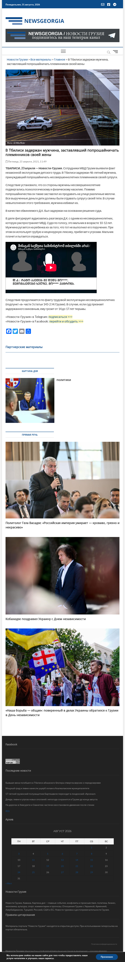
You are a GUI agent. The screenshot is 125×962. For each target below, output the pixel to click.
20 (62, 866)
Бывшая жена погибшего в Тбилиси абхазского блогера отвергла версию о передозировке (53, 782)
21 (77, 866)
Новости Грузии (15, 950)
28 (77, 872)
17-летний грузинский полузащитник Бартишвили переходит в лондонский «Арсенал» (51, 793)
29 (91, 872)
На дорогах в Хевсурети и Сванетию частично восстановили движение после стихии (50, 804)
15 (91, 859)
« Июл (9, 883)
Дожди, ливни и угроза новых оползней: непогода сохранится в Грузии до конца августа (51, 799)
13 (62, 859)
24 (19, 872)
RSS (8, 811)
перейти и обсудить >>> (66, 321)
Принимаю (107, 956)
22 (91, 866)
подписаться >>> (60, 317)
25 (33, 872)
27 (62, 872)
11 (33, 859)
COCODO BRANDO (98, 951)
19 (47, 866)
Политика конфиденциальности (104, 944)
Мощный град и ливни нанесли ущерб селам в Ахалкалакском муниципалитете (47, 788)
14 (77, 859)
